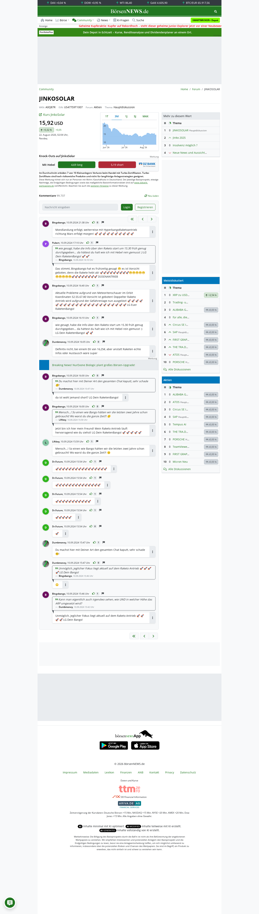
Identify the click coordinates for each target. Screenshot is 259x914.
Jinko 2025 (179, 137)
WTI (125, 3)
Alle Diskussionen (179, 369)
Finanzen (126, 772)
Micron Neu (180, 461)
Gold (158, 3)
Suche (140, 20)
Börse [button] (63, 20)
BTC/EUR (197, 3)
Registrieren (145, 207)
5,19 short (117, 165)
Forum (196, 89)
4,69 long (76, 165)
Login (126, 207)
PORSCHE (179, 362)
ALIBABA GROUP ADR (186, 309)
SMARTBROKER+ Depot (205, 20)
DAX (58, 3)
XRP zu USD (180, 295)
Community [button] (84, 20)
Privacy (169, 772)
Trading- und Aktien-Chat (189, 302)
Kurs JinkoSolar (54, 115)
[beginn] (132, 219)
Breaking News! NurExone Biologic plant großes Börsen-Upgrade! (93, 365)
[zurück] (142, 219)
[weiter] (151, 219)
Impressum (70, 772)
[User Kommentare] (10, 903)
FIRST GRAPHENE (183, 339)
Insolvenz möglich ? (185, 145)
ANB (140, 772)
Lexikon (109, 772)
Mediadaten (91, 772)
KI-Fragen (123, 20)
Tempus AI (179, 424)
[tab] (106, 116)
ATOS (176, 354)
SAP (175, 332)
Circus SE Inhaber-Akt (186, 324)
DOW (92, 3)
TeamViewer (180, 446)
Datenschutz (188, 772)
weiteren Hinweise (100, 185)
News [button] (104, 20)
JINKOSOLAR (180, 130)
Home (49, 20)
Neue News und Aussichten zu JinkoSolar (199, 152)
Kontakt (154, 772)
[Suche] (215, 11)
